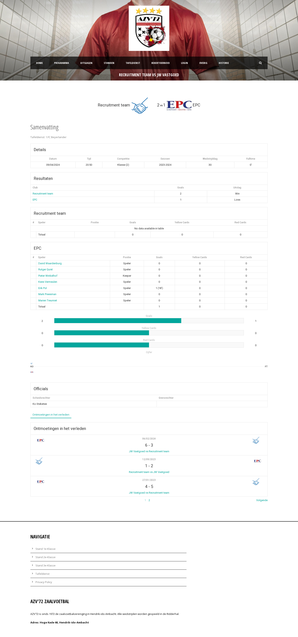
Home (39, 63)
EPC (35, 199)
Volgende (262, 500)
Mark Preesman (47, 294)
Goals (133, 222)
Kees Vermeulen (47, 281)
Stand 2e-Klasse (45, 557)
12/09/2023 (149, 459)
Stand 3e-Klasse (45, 565)
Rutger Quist (45, 269)
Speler (41, 222)
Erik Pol (42, 288)
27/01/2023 (149, 480)
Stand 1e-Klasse (45, 549)
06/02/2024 (149, 438)
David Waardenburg (50, 263)
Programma (61, 63)
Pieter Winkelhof (47, 275)
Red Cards (240, 222)
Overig (203, 63)
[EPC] (32, 372)
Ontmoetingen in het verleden (50, 414)
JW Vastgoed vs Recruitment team (149, 451)
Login (184, 63)
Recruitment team (43, 193)
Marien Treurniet (47, 300)
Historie (224, 63)
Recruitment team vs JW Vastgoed (149, 472)
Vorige (34, 500)
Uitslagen (86, 63)
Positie (95, 222)
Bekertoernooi (160, 63)
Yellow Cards (182, 222)
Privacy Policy (43, 582)
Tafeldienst (133, 63)
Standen (109, 63)
